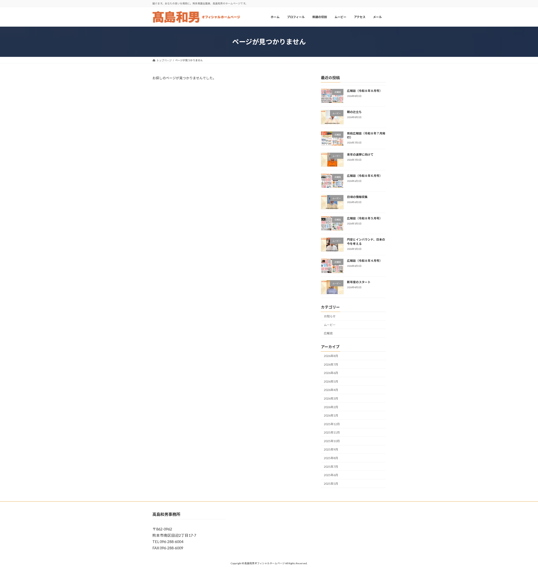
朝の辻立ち (354, 112)
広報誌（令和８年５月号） (364, 218)
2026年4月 (331, 390)
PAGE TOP (522, 551)
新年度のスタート (359, 282)
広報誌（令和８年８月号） (364, 91)
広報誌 (328, 333)
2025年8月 (331, 458)
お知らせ (330, 316)
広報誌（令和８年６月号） (364, 176)
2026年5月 (331, 381)
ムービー (330, 325)
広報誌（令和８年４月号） (364, 261)
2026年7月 (331, 364)
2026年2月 (331, 407)
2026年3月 (331, 398)
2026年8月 (331, 356)
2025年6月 (331, 475)
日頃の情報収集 (357, 197)
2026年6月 (331, 373)
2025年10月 (332, 441)
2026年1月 (331, 415)
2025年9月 (331, 449)
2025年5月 (331, 483)
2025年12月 (332, 424)
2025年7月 (331, 466)
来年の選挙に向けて (360, 154)
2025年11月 (332, 432)
